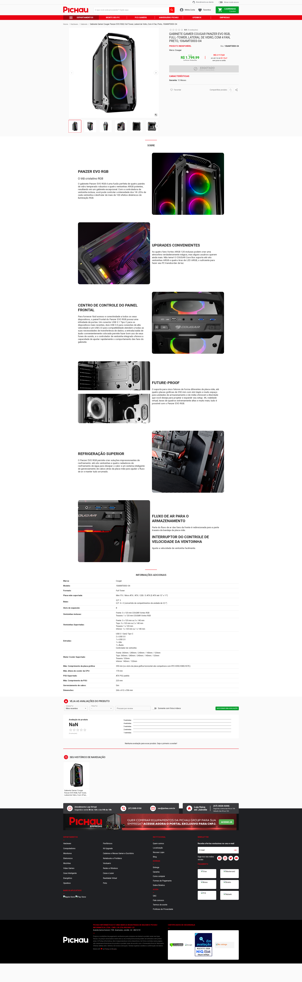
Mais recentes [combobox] (72, 708)
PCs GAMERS (141, 17)
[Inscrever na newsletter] (235, 850)
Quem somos (158, 843)
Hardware (67, 843)
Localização (158, 848)
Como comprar (159, 876)
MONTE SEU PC (113, 17)
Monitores (67, 853)
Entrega (156, 867)
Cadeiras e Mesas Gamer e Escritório (118, 853)
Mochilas (67, 863)
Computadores (69, 848)
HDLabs (114, 949)
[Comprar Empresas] (151, 822)
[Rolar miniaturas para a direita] (157, 126)
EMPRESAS (225, 17)
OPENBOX (196, 17)
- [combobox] (91, 708)
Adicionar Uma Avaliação (227, 708)
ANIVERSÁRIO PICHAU (168, 17)
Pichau (107, 949)
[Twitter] (230, 858)
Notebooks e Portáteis (112, 858)
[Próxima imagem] (156, 73)
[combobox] (133, 10)
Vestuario (107, 863)
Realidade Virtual (110, 878)
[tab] (75, 126)
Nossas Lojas (158, 852)
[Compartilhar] (236, 90)
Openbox (67, 883)
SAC (154, 896)
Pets (105, 883)
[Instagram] (224, 858)
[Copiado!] (230, 90)
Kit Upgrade (108, 848)
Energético (67, 878)
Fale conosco (158, 900)
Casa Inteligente (70, 873)
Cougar (178, 50)
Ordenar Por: (69, 706)
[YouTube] (236, 858)
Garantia (156, 872)
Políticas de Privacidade (163, 909)
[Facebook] (219, 858)
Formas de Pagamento (162, 881)
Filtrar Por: (94, 706)
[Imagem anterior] (72, 73)
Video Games (68, 868)
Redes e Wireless (110, 868)
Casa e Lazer (108, 873)
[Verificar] (176, 946)
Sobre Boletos (159, 885)
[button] (171, 89)
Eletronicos (68, 858)
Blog (155, 857)
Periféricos (107, 843)
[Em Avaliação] (203, 945)
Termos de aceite (160, 905)
